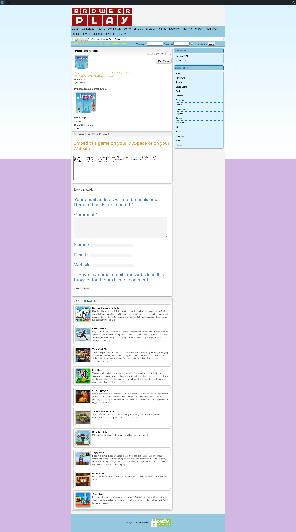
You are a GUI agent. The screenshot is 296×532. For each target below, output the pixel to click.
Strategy (122, 34)
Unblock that (98, 473)
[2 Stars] (149, 54)
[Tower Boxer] (83, 500)
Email (81, 254)
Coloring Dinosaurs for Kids (105, 307)
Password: (168, 44)
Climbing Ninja (99, 432)
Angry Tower (98, 452)
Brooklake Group (143, 522)
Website (82, 264)
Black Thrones (99, 328)
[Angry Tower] (83, 458)
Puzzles (86, 34)
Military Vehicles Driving (104, 411)
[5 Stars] (155, 54)
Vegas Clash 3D (99, 349)
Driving (162, 29)
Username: (141, 44)
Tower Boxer (98, 494)
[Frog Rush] (83, 376)
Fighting (187, 29)
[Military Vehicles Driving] (83, 417)
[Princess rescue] (82, 62)
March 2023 (181, 60)
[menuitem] (2, 2)
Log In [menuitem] (9, 2)
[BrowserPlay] (102, 17)
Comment (85, 214)
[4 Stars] (153, 54)
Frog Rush (97, 369)
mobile (78, 121)
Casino (127, 29)
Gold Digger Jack (100, 390)
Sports (110, 34)
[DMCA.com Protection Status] (161, 522)
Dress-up (150, 29)
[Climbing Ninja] (83, 438)
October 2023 (182, 56)
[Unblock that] (83, 479)
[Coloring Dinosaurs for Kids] (83, 314)
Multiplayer (211, 29)
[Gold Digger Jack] (83, 396)
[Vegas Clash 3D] (83, 355)
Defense (138, 29)
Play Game (163, 61)
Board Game (114, 29)
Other (75, 34)
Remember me (200, 44)
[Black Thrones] (83, 334)
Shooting (98, 34)
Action (75, 29)
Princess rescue (87, 50)
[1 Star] (147, 54)
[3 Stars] (151, 54)
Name (82, 244)
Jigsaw (198, 29)
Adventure (88, 29)
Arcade (101, 29)
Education (174, 29)
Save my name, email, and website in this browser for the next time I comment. (119, 277)
